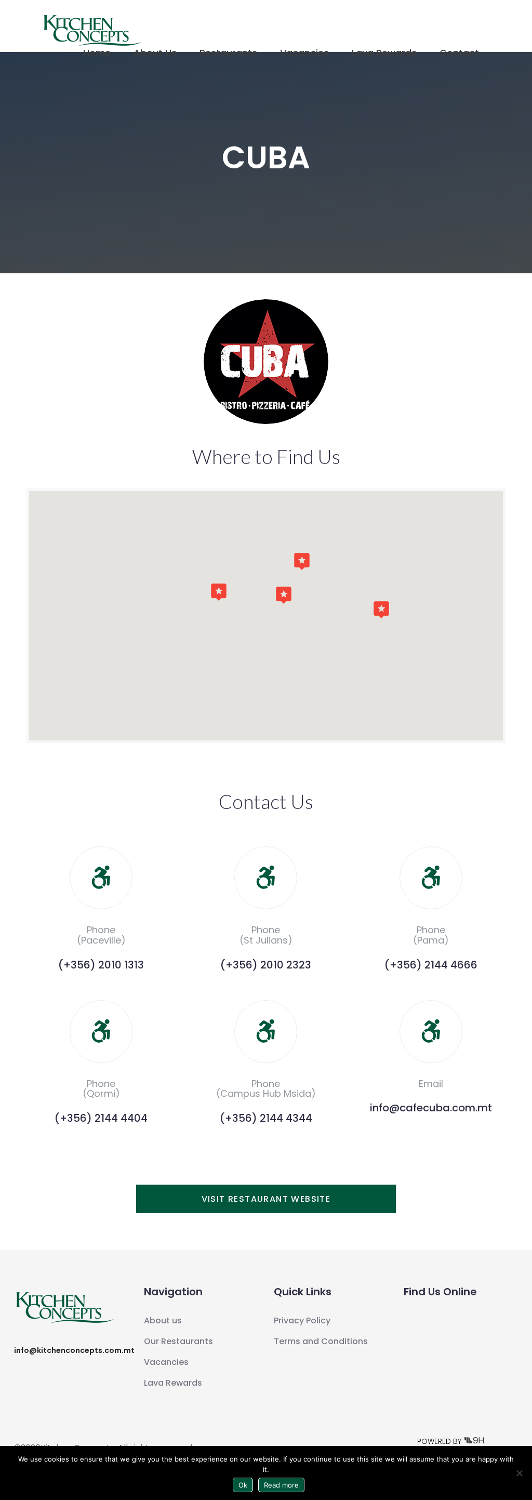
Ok (242, 1485)
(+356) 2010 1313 (101, 965)
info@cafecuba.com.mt (431, 1107)
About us (163, 1320)
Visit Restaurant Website (266, 1199)
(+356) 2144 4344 (266, 1118)
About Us (155, 52)
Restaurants (228, 52)
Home (97, 52)
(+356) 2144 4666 (430, 965)
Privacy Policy (302, 1320)
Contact (459, 52)
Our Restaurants (178, 1341)
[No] (519, 1473)
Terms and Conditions (321, 1341)
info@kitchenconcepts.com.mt (74, 1351)
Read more (281, 1485)
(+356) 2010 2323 (265, 965)
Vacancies (304, 52)
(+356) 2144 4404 (101, 1118)
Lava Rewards (384, 52)
